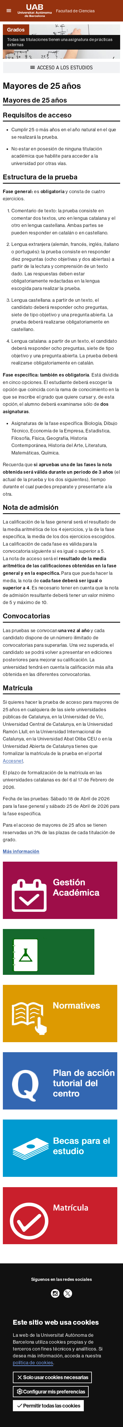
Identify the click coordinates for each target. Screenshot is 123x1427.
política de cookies (33, 1362)
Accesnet (13, 761)
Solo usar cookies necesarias (55, 1377)
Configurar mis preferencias (54, 1391)
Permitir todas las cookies (51, 1405)
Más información (21, 851)
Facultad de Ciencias (75, 10)
